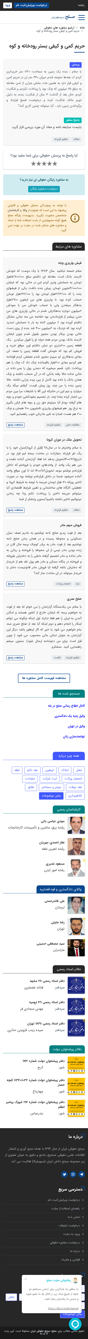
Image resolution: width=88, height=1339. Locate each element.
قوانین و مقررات (70, 1259)
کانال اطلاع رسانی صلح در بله (66, 706)
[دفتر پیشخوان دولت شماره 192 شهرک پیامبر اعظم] (76, 1108)
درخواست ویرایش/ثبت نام (31, 5)
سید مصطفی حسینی (51, 943)
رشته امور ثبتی (54, 870)
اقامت (57, 658)
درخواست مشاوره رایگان (44, 189)
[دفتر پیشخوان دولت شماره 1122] (76, 1065)
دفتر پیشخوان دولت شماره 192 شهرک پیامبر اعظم (35, 1104)
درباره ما (75, 1251)
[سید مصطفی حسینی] (76, 947)
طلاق (31, 787)
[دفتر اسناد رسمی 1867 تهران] (76, 1027)
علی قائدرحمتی (54, 901)
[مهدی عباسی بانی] (76, 825)
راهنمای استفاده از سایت (65, 1208)
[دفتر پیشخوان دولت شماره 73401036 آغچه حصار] (76, 1086)
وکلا (25, 210)
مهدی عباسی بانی (53, 821)
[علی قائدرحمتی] (76, 905)
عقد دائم (32, 770)
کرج (40, 1067)
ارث (77, 584)
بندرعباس (36, 1113)
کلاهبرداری (75, 795)
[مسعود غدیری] (76, 867)
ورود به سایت (71, 1234)
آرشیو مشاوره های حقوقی (59, 28)
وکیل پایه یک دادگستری (69, 716)
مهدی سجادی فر (31, 1009)
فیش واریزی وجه (70, 263)
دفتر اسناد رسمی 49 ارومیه (47, 1002)
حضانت (30, 778)
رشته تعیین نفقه (53, 849)
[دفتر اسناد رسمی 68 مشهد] (76, 985)
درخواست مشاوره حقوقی (65, 1242)
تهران (61, 929)
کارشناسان (13, 210)
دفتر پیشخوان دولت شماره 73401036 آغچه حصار (36, 1082)
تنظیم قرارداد (61, 139)
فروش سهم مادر (71, 525)
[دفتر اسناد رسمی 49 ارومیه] (76, 1006)
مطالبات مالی (72, 425)
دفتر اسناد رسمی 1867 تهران (46, 1023)
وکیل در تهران (76, 726)
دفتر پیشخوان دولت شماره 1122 (44, 1061)
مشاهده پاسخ (15, 425)
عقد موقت (75, 787)
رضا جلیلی (58, 922)
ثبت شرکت (50, 778)
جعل (79, 770)
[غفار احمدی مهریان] (76, 846)
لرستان (60, 907)
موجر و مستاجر (51, 787)
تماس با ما (74, 1217)
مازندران (59, 950)
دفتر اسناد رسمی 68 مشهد (47, 981)
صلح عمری (74, 598)
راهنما (81, 5)
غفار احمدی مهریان (52, 842)
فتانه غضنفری (33, 988)
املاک (76, 139)
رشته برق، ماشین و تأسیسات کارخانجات (36, 828)
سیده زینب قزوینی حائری (25, 1030)
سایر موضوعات (51, 795)
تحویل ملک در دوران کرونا (64, 439)
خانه (82, 28)
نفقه (17, 770)
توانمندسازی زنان (74, 736)
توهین (49, 770)
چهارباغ (38, 1091)
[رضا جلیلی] (76, 926)
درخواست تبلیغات (69, 1225)
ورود (7, 5)
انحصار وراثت (63, 584)
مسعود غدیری (55, 863)
